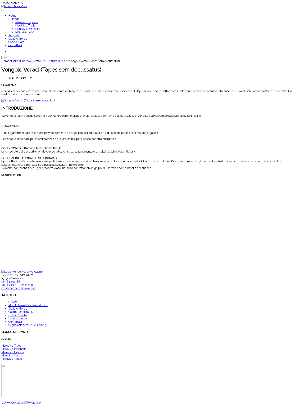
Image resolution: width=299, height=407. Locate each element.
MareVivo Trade (25, 25)
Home (12, 15)
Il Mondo (14, 19)
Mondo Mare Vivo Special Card (28, 305)
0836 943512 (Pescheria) (17, 285)
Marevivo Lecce (11, 358)
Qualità (12, 302)
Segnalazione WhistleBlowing (27, 325)
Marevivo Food (24, 32)
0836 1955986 (10, 281)
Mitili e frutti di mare (55, 61)
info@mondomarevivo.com (18, 288)
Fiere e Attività (17, 315)
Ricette (36, 61)
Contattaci (15, 45)
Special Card (16, 42)
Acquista (14, 35)
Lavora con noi (17, 318)
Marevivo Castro (11, 355)
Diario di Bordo (17, 38)
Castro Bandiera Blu (21, 312)
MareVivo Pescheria (27, 28)
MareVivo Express (26, 22)
